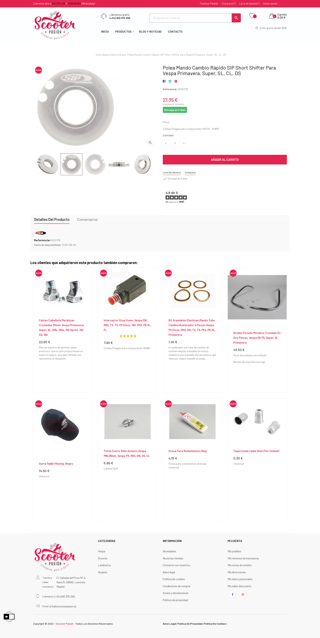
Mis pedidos (234, 551)
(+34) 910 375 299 (120, 17)
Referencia (42, 240)
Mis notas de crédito (239, 565)
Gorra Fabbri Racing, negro (56, 463)
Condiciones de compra (176, 586)
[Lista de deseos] (252, 16)
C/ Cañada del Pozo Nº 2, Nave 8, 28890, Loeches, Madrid (71, 582)
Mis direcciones (237, 572)
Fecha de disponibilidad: (47, 244)
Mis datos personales (240, 579)
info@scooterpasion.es (62, 606)
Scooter (103, 558)
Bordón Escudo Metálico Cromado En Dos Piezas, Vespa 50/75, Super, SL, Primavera (257, 337)
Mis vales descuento (239, 586)
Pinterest (176, 81)
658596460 (74, 3)
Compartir (165, 81)
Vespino (102, 572)
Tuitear (170, 81)
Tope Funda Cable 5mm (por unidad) (256, 451)
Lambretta (104, 565)
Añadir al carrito (225, 159)
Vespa (101, 551)
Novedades (169, 551)
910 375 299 (58, 3)
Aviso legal (169, 572)
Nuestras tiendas (173, 558)
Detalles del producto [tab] (51, 219)
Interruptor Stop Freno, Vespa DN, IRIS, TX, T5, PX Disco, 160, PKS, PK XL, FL (127, 325)
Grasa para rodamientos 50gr (188, 451)
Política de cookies (174, 579)
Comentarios (87, 219)
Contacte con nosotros (176, 565)
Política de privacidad (175, 600)
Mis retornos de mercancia (243, 558)
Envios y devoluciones (176, 593)
